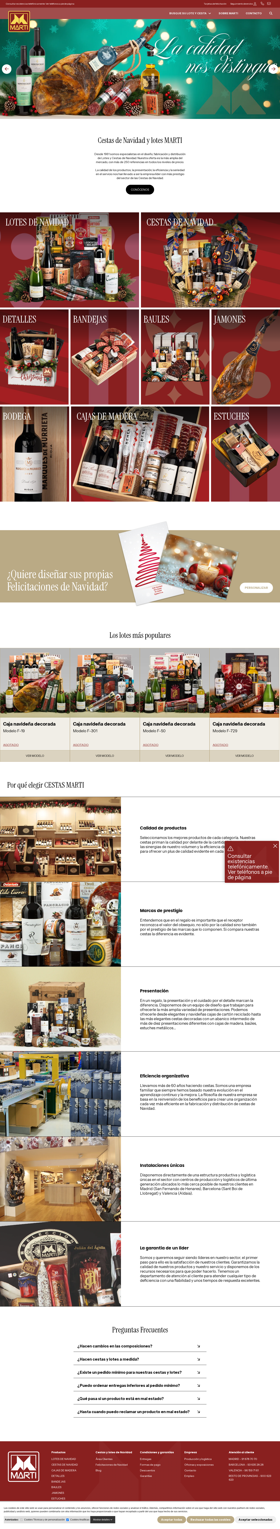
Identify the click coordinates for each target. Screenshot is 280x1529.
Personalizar (256, 588)
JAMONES (57, 1493)
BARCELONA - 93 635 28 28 (246, 1464)
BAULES (56, 1487)
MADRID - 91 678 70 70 (243, 1459)
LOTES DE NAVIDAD (63, 1459)
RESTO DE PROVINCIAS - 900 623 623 (250, 1477)
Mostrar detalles (101, 1519)
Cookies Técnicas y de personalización (44, 1519)
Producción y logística (198, 1459)
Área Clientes (104, 1459)
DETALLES (58, 1476)
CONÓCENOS (140, 189)
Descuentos (147, 1470)
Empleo (189, 1476)
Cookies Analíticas (79, 1519)
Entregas (145, 1459)
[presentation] (6, 69)
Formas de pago (150, 1464)
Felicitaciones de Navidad (112, 1464)
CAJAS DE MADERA (63, 1470)
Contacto (190, 1470)
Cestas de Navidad (124, 158)
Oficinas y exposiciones (199, 1464)
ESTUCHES (58, 1498)
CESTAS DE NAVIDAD (64, 1464)
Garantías (146, 1476)
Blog (98, 1470)
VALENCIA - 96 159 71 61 (244, 1470)
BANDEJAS (58, 1481)
